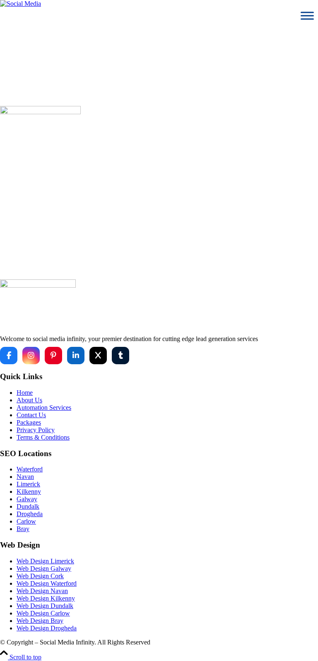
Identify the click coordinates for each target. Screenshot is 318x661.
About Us (29, 400)
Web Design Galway (44, 568)
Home (167, 229)
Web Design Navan (42, 590)
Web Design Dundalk (45, 605)
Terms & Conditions (43, 437)
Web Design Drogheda (47, 628)
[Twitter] (98, 355)
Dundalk (28, 506)
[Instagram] (31, 355)
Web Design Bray (40, 620)
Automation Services (44, 407)
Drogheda (30, 513)
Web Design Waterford (47, 583)
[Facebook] (8, 355)
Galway (27, 498)
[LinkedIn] (75, 355)
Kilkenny (29, 491)
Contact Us (31, 414)
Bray (23, 528)
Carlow (26, 521)
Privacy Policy (36, 429)
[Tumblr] (120, 355)
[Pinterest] (53, 355)
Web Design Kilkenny (46, 598)
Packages (29, 422)
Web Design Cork (40, 575)
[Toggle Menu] (307, 15)
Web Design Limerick (45, 561)
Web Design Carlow (43, 613)
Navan (25, 476)
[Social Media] (20, 3)
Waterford (30, 469)
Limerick (28, 484)
